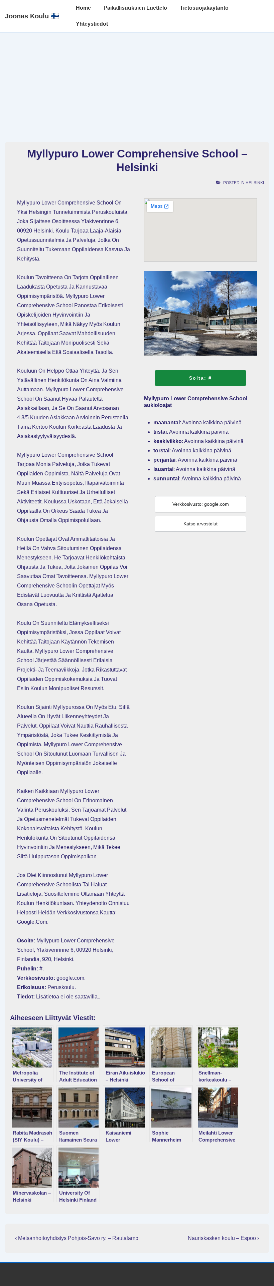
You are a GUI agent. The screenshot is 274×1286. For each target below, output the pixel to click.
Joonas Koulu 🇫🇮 (32, 16)
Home (83, 8)
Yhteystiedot (92, 24)
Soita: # (200, 378)
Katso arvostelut (200, 523)
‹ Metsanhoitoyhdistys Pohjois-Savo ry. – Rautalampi (77, 1238)
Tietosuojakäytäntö (204, 8)
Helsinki (255, 182)
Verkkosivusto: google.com (200, 504)
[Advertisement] (137, 82)
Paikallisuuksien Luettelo (135, 8)
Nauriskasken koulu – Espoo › (223, 1238)
